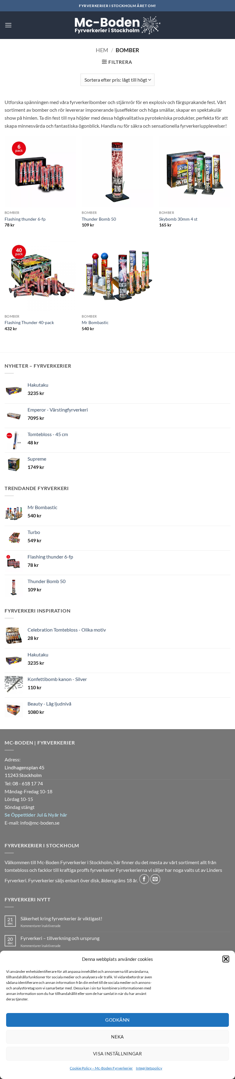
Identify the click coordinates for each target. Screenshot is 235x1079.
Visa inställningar (117, 1053)
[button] (226, 959)
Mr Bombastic (95, 322)
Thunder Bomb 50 (99, 219)
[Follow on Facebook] (144, 879)
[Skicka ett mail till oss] (155, 879)
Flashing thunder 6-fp (25, 219)
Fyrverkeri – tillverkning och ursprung (60, 938)
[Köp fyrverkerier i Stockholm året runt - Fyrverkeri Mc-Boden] (117, 25)
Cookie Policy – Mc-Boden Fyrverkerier (101, 1068)
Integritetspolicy (149, 1068)
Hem (102, 50)
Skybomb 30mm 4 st (178, 219)
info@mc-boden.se (39, 823)
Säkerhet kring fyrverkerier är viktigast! (61, 918)
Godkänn (117, 1020)
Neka (117, 1036)
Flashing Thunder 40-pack (29, 322)
